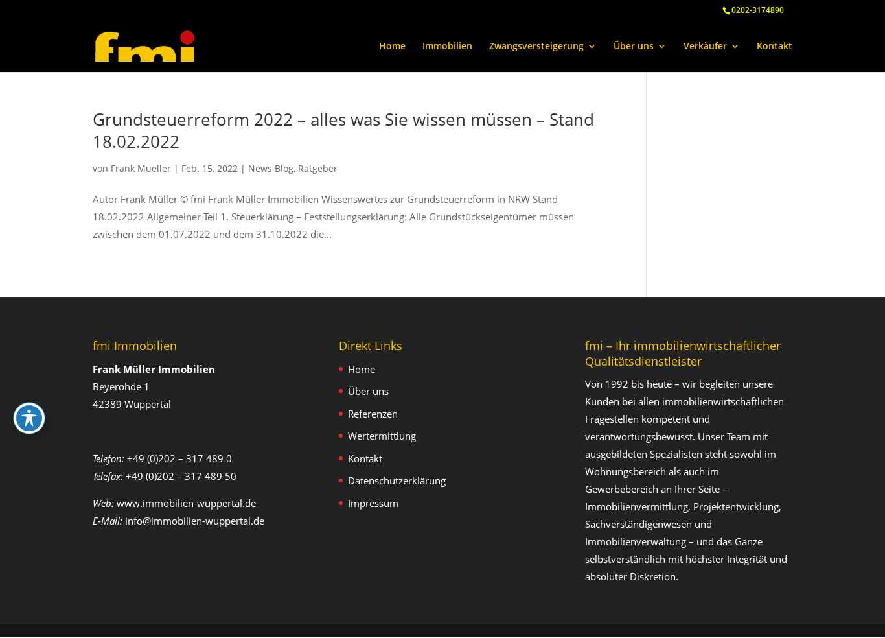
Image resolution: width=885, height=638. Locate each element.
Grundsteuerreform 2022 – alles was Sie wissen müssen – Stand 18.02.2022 (343, 130)
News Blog (270, 168)
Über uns (634, 46)
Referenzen (373, 413)
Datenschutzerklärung (397, 480)
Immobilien (447, 46)
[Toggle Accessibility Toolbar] (29, 418)
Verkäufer (705, 46)
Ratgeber (318, 168)
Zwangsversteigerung (536, 46)
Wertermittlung (382, 435)
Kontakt (774, 46)
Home (392, 46)
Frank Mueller (141, 168)
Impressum (373, 503)
